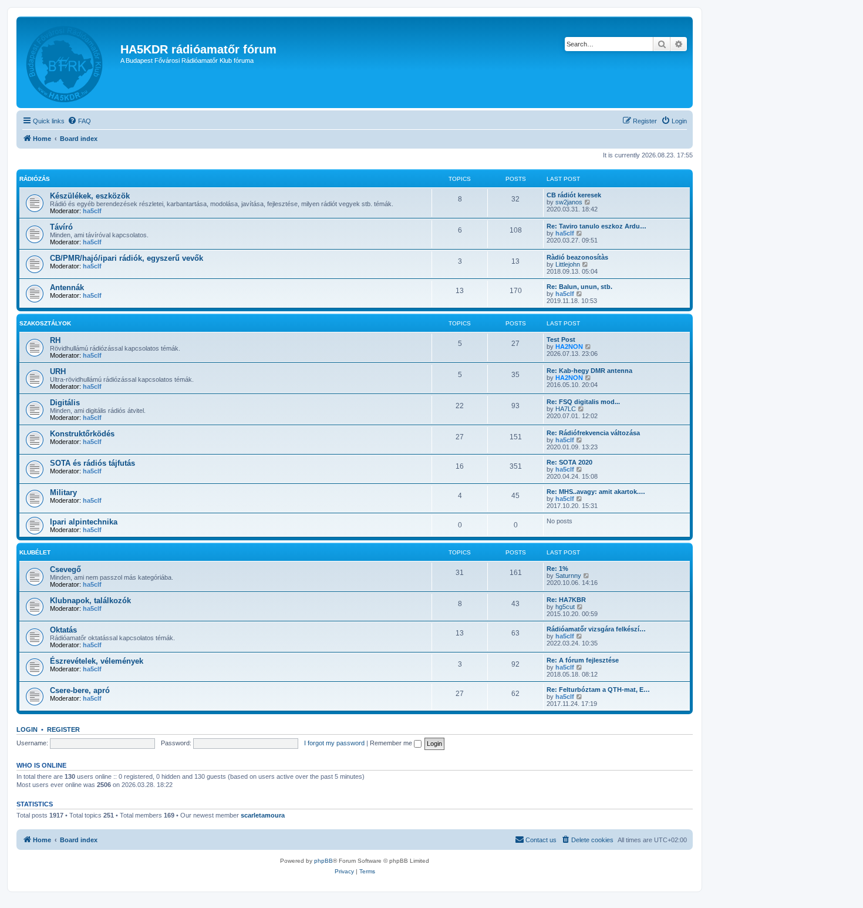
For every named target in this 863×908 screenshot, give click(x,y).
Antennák (67, 287)
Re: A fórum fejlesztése (583, 660)
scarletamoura (263, 815)
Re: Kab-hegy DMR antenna (589, 370)
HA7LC (565, 408)
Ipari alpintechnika (83, 521)
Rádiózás (34, 179)
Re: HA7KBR (566, 599)
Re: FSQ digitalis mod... (583, 401)
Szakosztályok (45, 323)
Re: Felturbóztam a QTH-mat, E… (598, 689)
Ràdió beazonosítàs (577, 257)
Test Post (561, 339)
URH (58, 371)
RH (55, 340)
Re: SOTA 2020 (569, 462)
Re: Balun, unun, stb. (579, 286)
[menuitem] (79, 121)
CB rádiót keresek (574, 195)
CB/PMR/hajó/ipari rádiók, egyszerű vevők (126, 258)
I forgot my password (334, 742)
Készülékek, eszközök (90, 195)
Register (63, 729)
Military (63, 492)
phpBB (323, 860)
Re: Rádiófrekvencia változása (593, 432)
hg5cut (565, 606)
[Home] (69, 62)
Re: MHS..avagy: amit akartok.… (596, 491)
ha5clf (92, 210)
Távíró (61, 227)
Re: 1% (557, 568)
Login (27, 729)
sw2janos (568, 202)
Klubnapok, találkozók (90, 600)
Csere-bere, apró (80, 690)
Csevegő (65, 569)
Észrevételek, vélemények (96, 661)
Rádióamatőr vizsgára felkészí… (596, 629)
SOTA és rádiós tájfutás (92, 463)
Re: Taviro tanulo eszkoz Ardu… (596, 226)
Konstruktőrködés (82, 433)
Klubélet (34, 552)
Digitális (65, 402)
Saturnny (568, 575)
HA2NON (569, 346)
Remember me (392, 742)
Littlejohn (567, 264)
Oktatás (63, 629)
